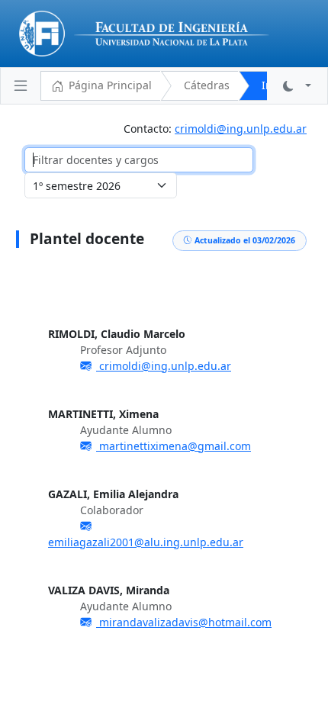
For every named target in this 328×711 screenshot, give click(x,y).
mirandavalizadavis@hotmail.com (184, 622)
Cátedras (207, 85)
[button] (297, 85)
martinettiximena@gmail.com (173, 446)
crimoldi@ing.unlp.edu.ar (241, 128)
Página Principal (110, 85)
